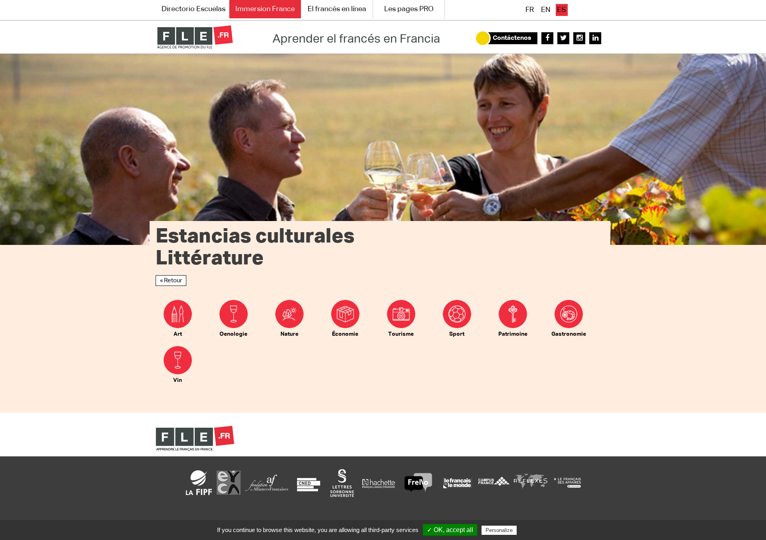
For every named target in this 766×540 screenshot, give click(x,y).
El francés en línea (337, 9)
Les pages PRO (409, 9)
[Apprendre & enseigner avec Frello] (418, 482)
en (546, 10)
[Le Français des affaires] (567, 482)
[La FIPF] (199, 482)
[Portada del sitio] (195, 37)
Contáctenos (512, 38)
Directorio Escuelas (193, 9)
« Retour (171, 281)
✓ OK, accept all (450, 529)
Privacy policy (538, 530)
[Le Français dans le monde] (457, 482)
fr (529, 10)
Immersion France (265, 9)
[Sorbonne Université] (342, 482)
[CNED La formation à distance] (308, 482)
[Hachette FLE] (379, 482)
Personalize (499, 530)
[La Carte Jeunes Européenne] (229, 482)
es (561, 10)
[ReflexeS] (530, 482)
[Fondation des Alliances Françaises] (266, 482)
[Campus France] (494, 482)
